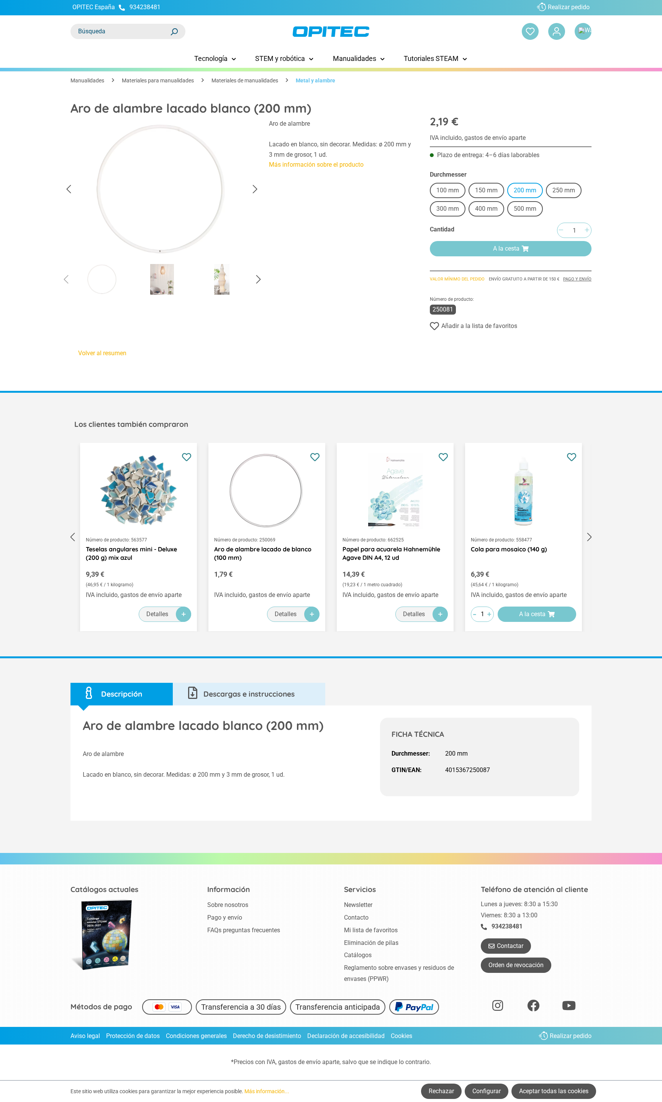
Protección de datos (133, 1036)
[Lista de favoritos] (530, 31)
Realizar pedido (569, 7)
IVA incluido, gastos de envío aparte (478, 137)
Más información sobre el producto (316, 164)
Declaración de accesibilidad (346, 1036)
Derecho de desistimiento (267, 1036)
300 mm (447, 208)
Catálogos (358, 955)
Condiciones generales (196, 1036)
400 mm (486, 208)
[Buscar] (174, 31)
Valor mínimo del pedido (457, 279)
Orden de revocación (516, 965)
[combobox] (120, 31)
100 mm (447, 190)
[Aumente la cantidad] (587, 230)
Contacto (356, 917)
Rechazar (441, 1091)
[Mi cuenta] (556, 31)
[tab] (121, 694)
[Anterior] (68, 189)
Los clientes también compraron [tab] (131, 424)
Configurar (486, 1091)
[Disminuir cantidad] (561, 230)
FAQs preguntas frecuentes (243, 930)
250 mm (563, 190)
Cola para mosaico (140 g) (509, 549)
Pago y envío (577, 279)
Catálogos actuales (104, 889)
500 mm (525, 208)
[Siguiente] (255, 189)
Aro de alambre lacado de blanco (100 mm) (262, 553)
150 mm (486, 190)
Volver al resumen (102, 353)
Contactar (510, 945)
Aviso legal (85, 1036)
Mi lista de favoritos (371, 930)
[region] (162, 209)
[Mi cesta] (583, 31)
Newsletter (358, 904)
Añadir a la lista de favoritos (479, 326)
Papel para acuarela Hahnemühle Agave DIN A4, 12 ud (391, 553)
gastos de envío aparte (308, 1062)
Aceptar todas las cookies (553, 1091)
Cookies (401, 1036)
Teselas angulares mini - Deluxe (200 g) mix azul (131, 553)
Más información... (266, 1091)
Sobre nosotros (227, 904)
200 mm (525, 190)
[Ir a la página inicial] (331, 31)
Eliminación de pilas (371, 942)
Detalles (157, 614)
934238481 (145, 7)
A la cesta (506, 248)
